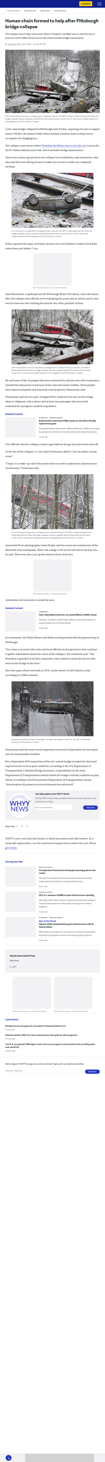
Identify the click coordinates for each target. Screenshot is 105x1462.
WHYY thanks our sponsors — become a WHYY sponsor (50, 288)
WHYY (9, 4)
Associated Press (14, 44)
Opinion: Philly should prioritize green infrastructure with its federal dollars (66, 925)
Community (43, 612)
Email (27, 825)
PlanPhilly (43, 418)
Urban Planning (56, 418)
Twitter (22, 825)
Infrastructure (30, 11)
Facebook (16, 825)
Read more (14, 960)
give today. (11, 847)
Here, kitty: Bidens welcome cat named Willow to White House (68, 614)
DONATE (86, 3)
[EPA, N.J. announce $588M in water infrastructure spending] (20, 909)
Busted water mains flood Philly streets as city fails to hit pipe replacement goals (67, 422)
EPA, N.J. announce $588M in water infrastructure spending (66, 895)
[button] (9, 1458)
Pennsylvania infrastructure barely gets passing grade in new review (67, 871)
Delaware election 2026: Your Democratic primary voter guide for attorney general (41, 1035)
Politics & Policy (13, 11)
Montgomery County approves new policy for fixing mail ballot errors (35, 1025)
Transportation (60, 11)
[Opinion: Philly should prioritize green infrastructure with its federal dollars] (20, 929)
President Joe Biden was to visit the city (64, 145)
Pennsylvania (45, 11)
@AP (14, 966)
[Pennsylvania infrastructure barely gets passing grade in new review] (20, 878)
